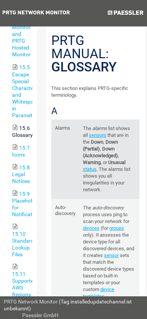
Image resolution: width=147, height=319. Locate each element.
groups (116, 228)
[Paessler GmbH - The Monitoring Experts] (125, 13)
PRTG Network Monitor (31, 302)
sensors (97, 135)
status (89, 169)
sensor (111, 255)
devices (91, 228)
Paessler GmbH (40, 315)
